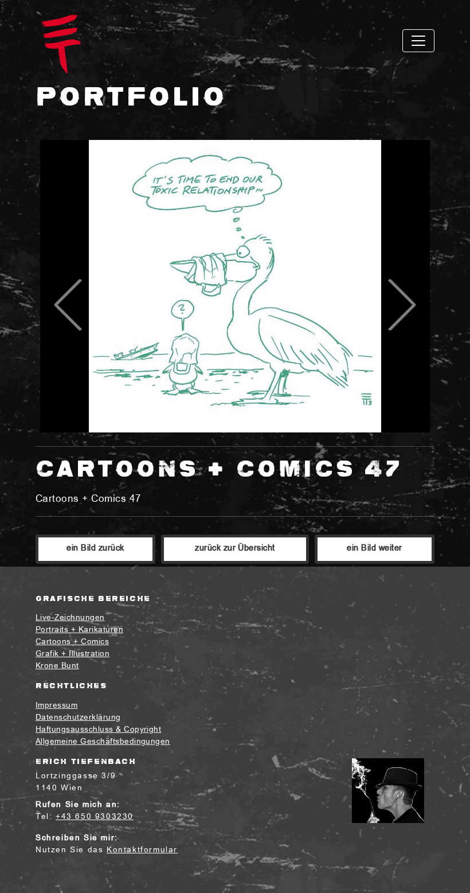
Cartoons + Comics (72, 642)
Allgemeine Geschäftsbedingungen (103, 742)
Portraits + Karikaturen (79, 630)
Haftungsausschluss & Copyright (98, 730)
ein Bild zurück (95, 548)
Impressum (56, 706)
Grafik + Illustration (72, 654)
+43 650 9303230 (95, 817)
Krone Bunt (57, 666)
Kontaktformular (142, 850)
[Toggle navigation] (418, 40)
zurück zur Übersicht (235, 548)
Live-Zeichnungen (70, 618)
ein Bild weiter (374, 548)
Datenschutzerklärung (78, 718)
